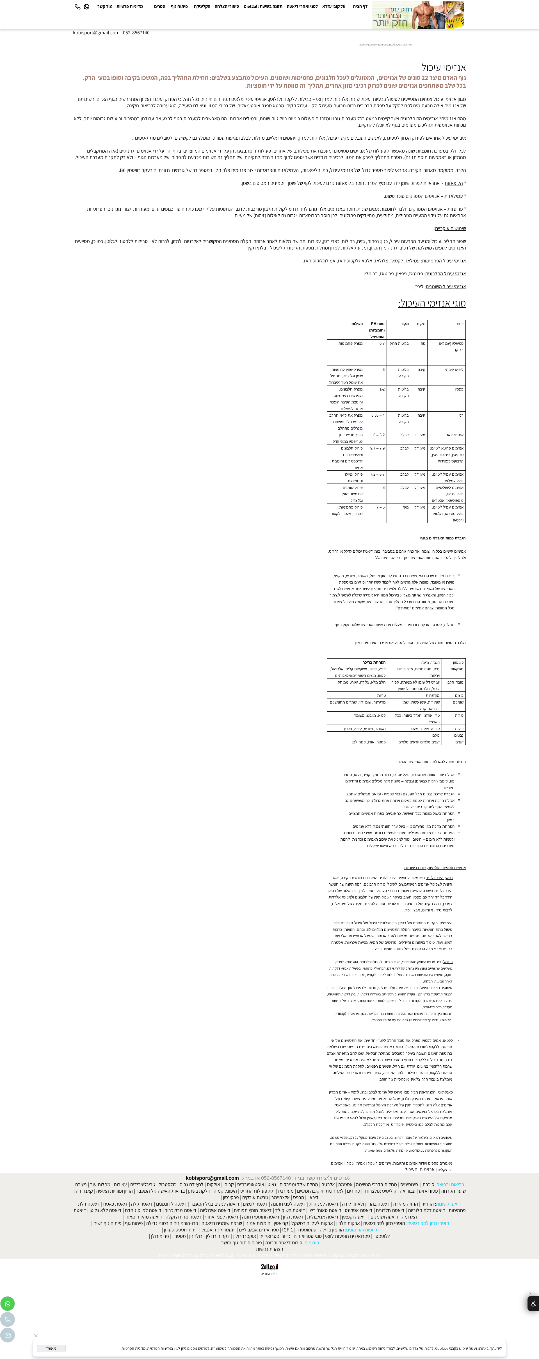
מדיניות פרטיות (130, 6)
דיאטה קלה (142, 1204)
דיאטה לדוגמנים (171, 1204)
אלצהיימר (280, 1197)
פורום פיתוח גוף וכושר (241, 1242)
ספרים (159, 6)
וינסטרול (228, 1229)
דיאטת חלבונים (390, 1210)
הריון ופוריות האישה (114, 1191)
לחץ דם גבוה (192, 1184)
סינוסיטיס (409, 1184)
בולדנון (195, 1236)
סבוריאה (407, 1191)
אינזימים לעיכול (379, 1163)
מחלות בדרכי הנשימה (376, 1184)
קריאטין (281, 1223)
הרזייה (427, 1204)
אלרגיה (328, 1184)
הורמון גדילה (332, 1229)
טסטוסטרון (306, 1229)
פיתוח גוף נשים (107, 1223)
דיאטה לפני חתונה (288, 1204)
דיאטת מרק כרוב (181, 1210)
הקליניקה (202, 6)
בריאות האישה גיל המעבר (160, 1191)
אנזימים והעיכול (420, 1169)
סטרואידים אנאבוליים (259, 1229)
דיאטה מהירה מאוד (143, 1216)
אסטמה (345, 1184)
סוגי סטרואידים (308, 1236)
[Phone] (77, 6)
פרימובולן (160, 1236)
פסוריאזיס (428, 1191)
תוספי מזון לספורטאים (384, 1223)
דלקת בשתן (199, 1191)
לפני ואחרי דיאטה (302, 6)
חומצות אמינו (257, 1223)
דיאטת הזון (293, 1216)
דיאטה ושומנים (384, 1216)
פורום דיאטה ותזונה (283, 1242)
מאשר (51, 1348)
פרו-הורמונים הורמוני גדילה (172, 1223)
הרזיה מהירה (405, 1204)
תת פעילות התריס (257, 1191)
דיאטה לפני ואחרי (222, 1216)
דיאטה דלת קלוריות (426, 1210)
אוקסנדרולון (244, 1236)
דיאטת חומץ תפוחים (253, 1210)
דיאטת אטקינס (359, 1210)
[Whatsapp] (86, 6)
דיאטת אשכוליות (215, 1210)
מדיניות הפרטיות (133, 1348)
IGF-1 (287, 1229)
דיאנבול (209, 1229)
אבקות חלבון (348, 1223)
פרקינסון (231, 1197)
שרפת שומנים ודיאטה (222, 1223)
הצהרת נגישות (269, 1249)
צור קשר (104, 6)
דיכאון (313, 1197)
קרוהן (228, 1184)
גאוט (272, 1184)
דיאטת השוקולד (290, 1210)
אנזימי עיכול (356, 1163)
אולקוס (213, 1184)
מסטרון (179, 1236)
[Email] (7, 1336)
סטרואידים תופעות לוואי (347, 1236)
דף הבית (360, 6)
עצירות (120, 1184)
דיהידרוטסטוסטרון (181, 1229)
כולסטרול (167, 1184)
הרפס (298, 1197)
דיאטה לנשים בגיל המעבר (214, 1204)
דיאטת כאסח (115, 1204)
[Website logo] (418, 15)
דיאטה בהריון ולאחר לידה (366, 1204)
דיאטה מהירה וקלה (184, 1216)
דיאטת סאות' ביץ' (325, 1210)
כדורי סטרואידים (274, 1236)
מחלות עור (100, 1184)
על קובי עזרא (333, 6)
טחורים (353, 1191)
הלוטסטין (381, 1236)
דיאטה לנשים (255, 1204)
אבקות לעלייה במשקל (312, 1223)
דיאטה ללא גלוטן (106, 1210)
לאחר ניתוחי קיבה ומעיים (320, 1191)
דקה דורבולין (218, 1236)
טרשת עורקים (255, 1197)
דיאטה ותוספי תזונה (261, 1216)
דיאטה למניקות (324, 1204)
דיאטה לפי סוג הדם (143, 1210)
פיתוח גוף (179, 6)
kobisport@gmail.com (212, 1178)
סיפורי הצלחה (227, 6)
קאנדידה (84, 1191)
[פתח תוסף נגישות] (533, 1303)
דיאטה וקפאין (354, 1216)
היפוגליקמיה (225, 1191)
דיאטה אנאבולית (323, 1216)
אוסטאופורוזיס (250, 1184)
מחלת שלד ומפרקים (299, 1184)
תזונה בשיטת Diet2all (263, 6)
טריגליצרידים (142, 1184)
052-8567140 (136, 32)
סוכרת (428, 1184)
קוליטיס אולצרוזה (380, 1191)
